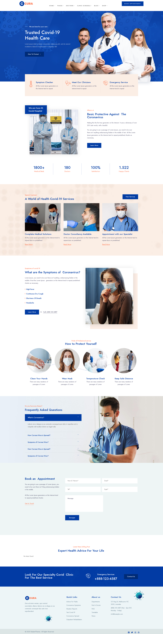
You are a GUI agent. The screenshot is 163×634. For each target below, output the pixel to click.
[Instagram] (135, 632)
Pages (59, 6)
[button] (53, 417)
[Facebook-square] (129, 632)
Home (51, 6)
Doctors (70, 6)
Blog (96, 6)
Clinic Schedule (84, 6)
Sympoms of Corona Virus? (38, 442)
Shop (104, 6)
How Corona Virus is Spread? (39, 435)
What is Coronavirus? (36, 417)
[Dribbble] (139, 632)
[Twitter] (132, 632)
